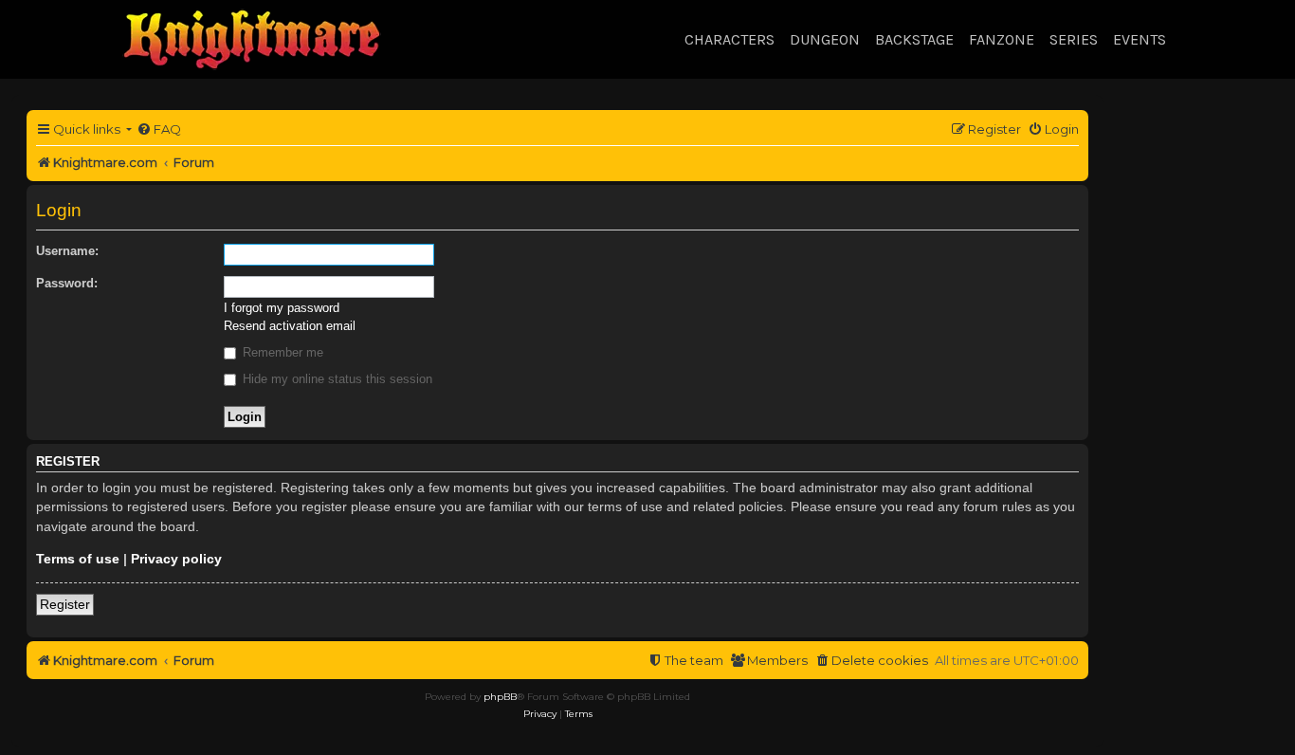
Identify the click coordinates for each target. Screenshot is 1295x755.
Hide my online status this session (335, 379)
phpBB (500, 697)
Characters (729, 39)
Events (1139, 39)
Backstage (914, 39)
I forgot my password (281, 308)
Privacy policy (176, 558)
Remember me (281, 352)
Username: (67, 251)
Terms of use (77, 558)
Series (1073, 39)
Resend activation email (290, 326)
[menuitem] (159, 129)
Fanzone (1001, 39)
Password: (67, 283)
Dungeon (825, 39)
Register (65, 604)
